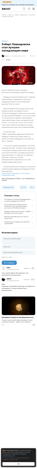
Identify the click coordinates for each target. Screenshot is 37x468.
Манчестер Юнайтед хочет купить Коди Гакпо (16, 217)
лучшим (4, 180)
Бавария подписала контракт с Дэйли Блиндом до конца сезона (17, 212)
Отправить (10, 263)
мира (3, 178)
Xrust (6, 8)
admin (7, 56)
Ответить (27, 268)
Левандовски (29, 178)
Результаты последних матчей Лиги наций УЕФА (17, 222)
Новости (10, 15)
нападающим (10, 178)
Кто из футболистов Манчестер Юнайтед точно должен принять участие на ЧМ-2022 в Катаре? (15, 206)
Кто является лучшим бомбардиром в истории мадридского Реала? (17, 200)
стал (23, 178)
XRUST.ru (4, 15)
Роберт (18, 178)
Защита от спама (7, 257)
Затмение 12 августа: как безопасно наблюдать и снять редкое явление (18, 317)
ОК (18, 464)
